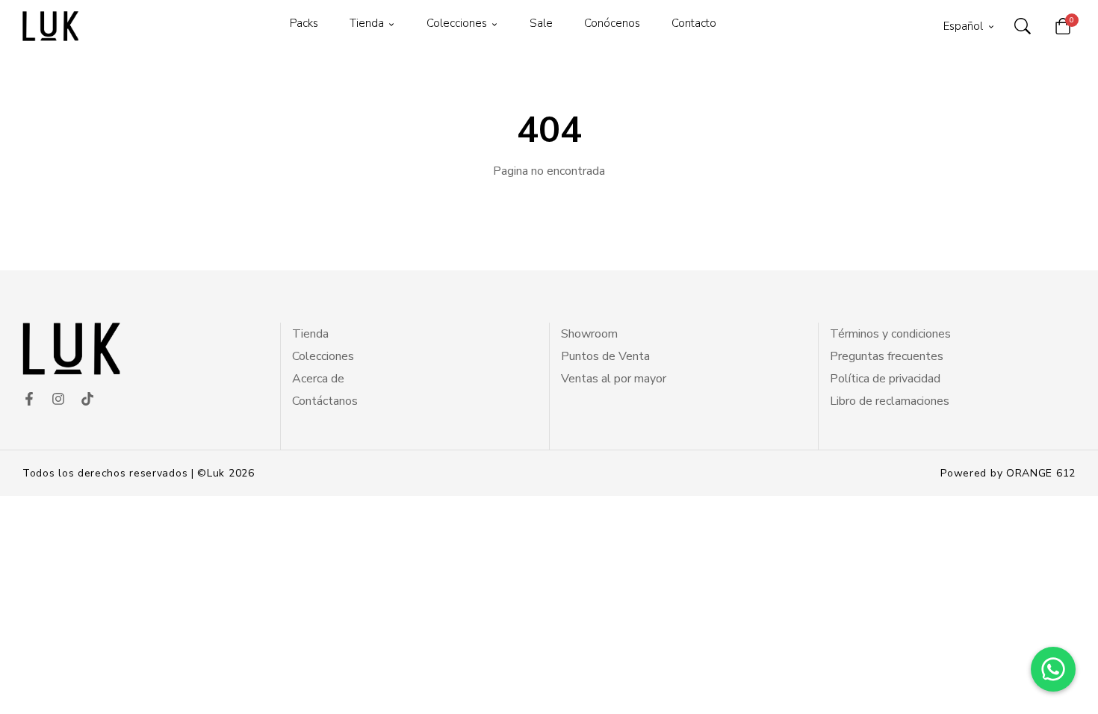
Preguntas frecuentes (886, 356)
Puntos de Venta (605, 356)
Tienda (367, 23)
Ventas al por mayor (613, 378)
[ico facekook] (29, 400)
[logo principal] (50, 26)
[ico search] (1022, 26)
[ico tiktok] (87, 400)
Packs (304, 23)
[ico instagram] (58, 400)
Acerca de (318, 378)
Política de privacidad (885, 378)
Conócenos (612, 23)
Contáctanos (325, 401)
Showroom (589, 334)
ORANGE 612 (1041, 473)
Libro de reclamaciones (889, 401)
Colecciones (457, 23)
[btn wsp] (1053, 669)
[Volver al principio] (40, 674)
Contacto (693, 23)
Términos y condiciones (890, 334)
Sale (541, 23)
